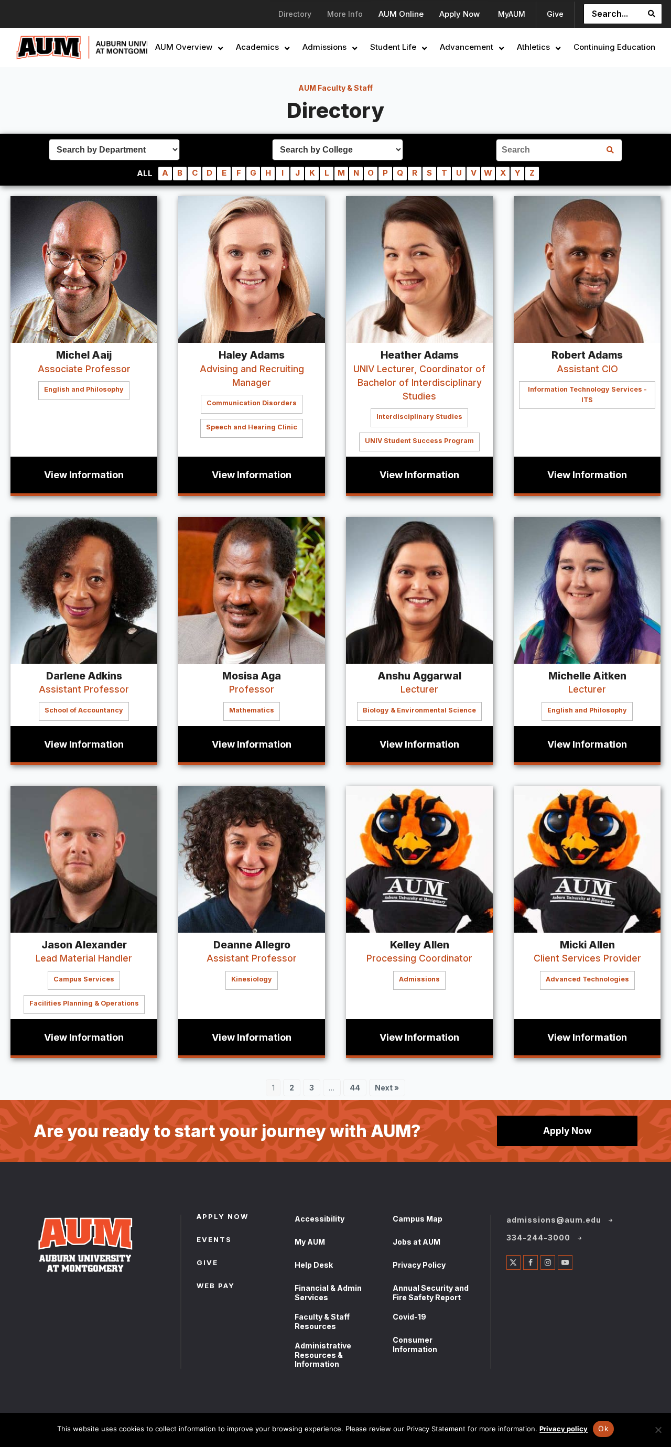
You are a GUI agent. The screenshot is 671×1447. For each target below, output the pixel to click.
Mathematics (251, 710)
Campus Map (417, 1218)
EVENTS (214, 1240)
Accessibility (319, 1218)
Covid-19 (409, 1316)
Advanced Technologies (587, 979)
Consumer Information (415, 1344)
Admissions (419, 979)
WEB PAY (216, 1286)
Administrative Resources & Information (323, 1354)
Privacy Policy (419, 1264)
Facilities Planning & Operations (84, 1003)
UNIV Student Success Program (419, 441)
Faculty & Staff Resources (322, 1321)
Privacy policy (563, 1428)
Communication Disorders (252, 403)
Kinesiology (251, 979)
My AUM (310, 1241)
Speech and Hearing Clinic (251, 427)
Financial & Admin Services (328, 1292)
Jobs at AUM (416, 1241)
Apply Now (567, 1130)
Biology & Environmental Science (419, 710)
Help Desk (314, 1264)
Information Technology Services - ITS (587, 394)
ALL (145, 173)
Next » (387, 1087)
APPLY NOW (222, 1217)
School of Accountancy (84, 710)
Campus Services (83, 979)
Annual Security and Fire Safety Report (431, 1292)
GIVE (207, 1263)
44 (358, 1089)
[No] (658, 1429)
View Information (84, 474)
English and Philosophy (84, 389)
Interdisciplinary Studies (419, 416)
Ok (603, 1428)
